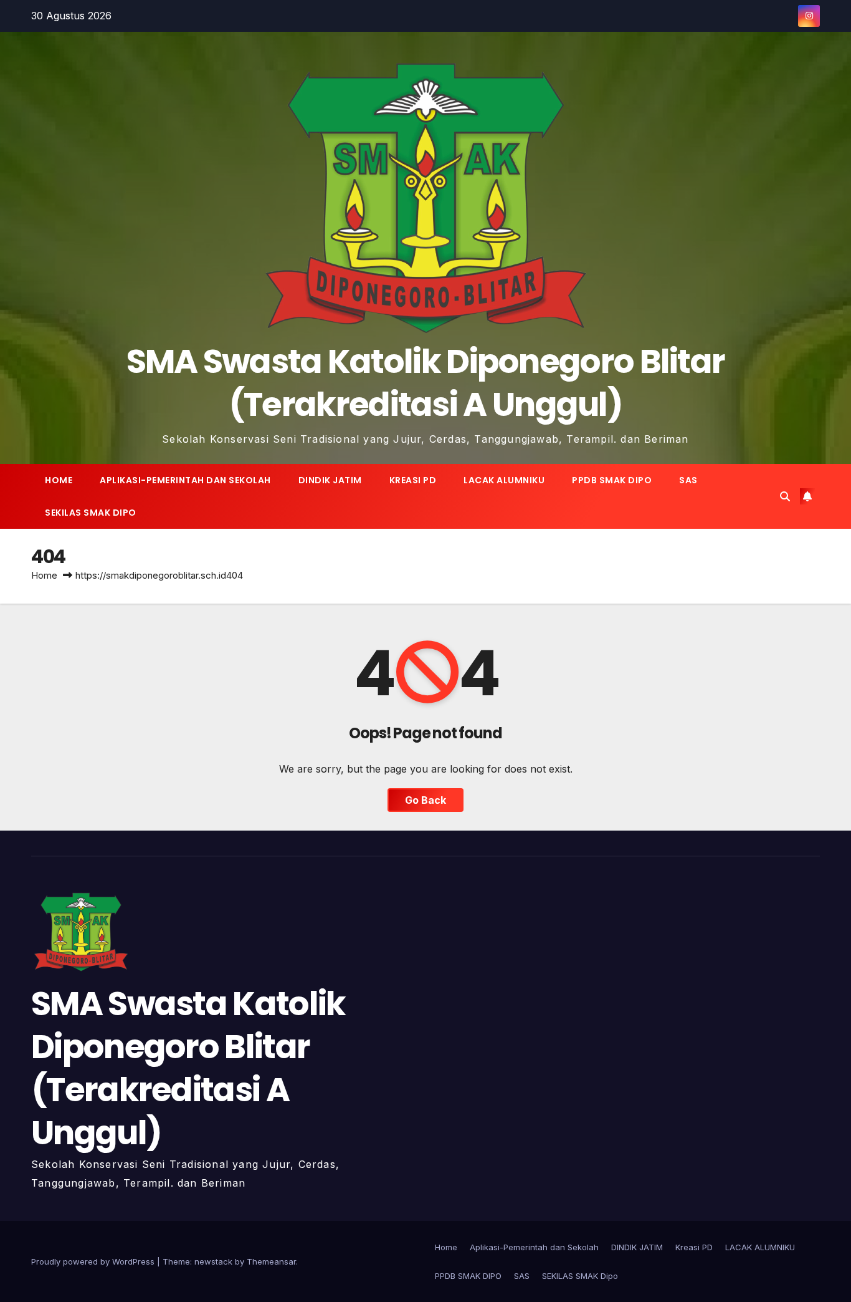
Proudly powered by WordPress (94, 1261)
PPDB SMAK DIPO (612, 480)
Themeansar (271, 1261)
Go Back (425, 800)
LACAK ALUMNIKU (504, 480)
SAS (688, 480)
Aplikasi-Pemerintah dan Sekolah (185, 480)
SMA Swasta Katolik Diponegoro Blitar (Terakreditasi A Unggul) (425, 383)
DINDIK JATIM (330, 480)
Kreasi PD (413, 480)
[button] (785, 496)
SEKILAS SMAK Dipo (90, 512)
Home (58, 480)
